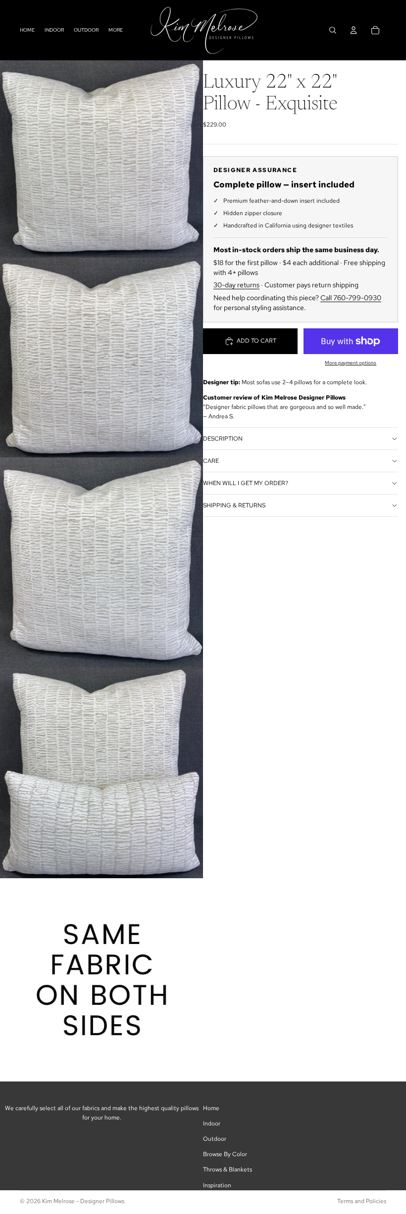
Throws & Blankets (227, 1169)
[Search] (333, 30)
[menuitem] (115, 30)
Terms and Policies (361, 1201)
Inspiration (217, 1185)
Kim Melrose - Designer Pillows (83, 1201)
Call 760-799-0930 (350, 297)
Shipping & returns (234, 505)
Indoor (211, 1123)
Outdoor (214, 1139)
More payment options (350, 363)
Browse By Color (225, 1154)
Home (211, 1108)
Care (211, 461)
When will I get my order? (245, 483)
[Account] (353, 30)
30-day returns (236, 284)
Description (223, 439)
